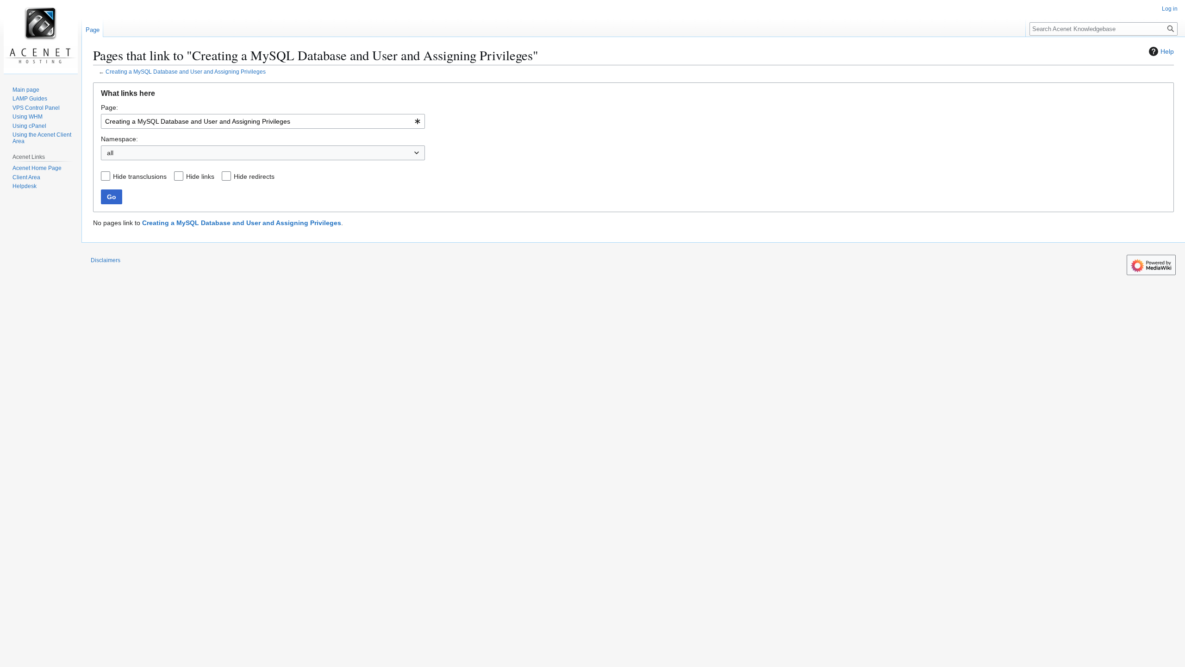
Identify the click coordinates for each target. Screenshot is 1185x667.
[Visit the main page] (41, 37)
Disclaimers (105, 260)
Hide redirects (254, 176)
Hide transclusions (140, 176)
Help (1167, 51)
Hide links (200, 176)
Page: (109, 107)
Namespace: (119, 139)
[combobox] (263, 121)
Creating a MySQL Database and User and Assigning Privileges (186, 72)
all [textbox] (110, 153)
